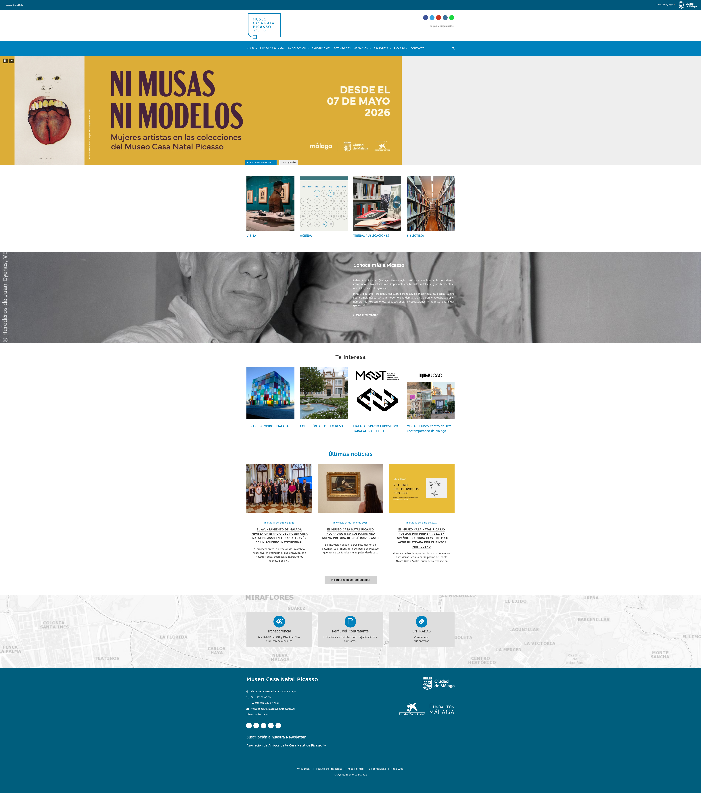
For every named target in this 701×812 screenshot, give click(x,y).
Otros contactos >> (257, 714)
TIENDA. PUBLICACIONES (371, 235)
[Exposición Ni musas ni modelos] (350, 110)
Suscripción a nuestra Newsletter (276, 737)
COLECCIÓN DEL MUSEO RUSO (321, 426)
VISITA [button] (253, 50)
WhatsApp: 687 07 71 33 (265, 703)
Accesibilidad (355, 769)
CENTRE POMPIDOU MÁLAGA (267, 426)
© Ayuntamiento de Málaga (350, 774)
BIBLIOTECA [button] (383, 50)
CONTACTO (417, 48)
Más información (367, 315)
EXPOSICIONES (321, 48)
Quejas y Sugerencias (442, 26)
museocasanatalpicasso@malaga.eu (273, 709)
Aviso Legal (304, 769)
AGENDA (306, 235)
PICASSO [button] (401, 50)
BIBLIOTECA (415, 235)
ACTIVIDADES (342, 48)
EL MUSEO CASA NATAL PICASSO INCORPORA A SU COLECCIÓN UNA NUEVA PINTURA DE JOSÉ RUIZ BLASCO (350, 534)
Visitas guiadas (288, 163)
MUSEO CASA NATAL (272, 48)
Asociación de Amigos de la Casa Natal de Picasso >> (286, 745)
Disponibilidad (377, 769)
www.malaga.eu (14, 5)
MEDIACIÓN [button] (363, 50)
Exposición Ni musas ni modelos (262, 163)
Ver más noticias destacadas (350, 580)
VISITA (251, 235)
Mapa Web (396, 769)
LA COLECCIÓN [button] (299, 50)
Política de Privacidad (329, 769)
